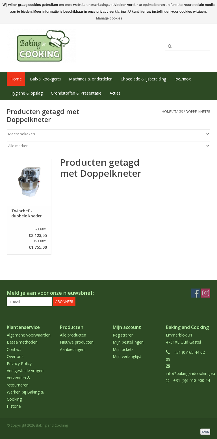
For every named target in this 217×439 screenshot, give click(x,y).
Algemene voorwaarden (29, 335)
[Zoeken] (168, 46)
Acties (115, 93)
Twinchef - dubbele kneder (26, 213)
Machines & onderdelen (90, 79)
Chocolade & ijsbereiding (143, 79)
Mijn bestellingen (128, 342)
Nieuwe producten (77, 342)
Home (16, 79)
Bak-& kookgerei (45, 79)
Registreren (123, 335)
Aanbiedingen (72, 349)
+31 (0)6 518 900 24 (191, 380)
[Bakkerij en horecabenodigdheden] (67, 46)
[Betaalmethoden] (204, 431)
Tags (178, 111)
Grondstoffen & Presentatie (76, 93)
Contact (14, 349)
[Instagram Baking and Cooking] (205, 293)
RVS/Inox (182, 79)
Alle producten (73, 335)
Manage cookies (109, 18)
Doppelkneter (198, 111)
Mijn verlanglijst (127, 356)
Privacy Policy (19, 363)
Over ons (15, 356)
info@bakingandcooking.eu (190, 373)
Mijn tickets (123, 349)
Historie (14, 406)
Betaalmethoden (22, 342)
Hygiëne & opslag (26, 93)
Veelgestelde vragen (25, 370)
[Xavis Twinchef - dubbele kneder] (29, 182)
